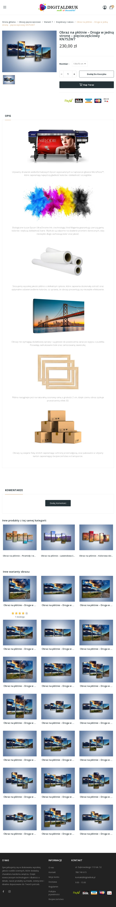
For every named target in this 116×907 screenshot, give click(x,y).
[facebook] (3, 891)
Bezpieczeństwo (56, 899)
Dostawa (53, 881)
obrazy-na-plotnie (62, 476)
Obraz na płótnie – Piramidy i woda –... (20, 555)
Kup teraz (88, 84)
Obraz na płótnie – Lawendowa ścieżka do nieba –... (58, 555)
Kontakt (52, 872)
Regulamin (53, 886)
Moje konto (54, 877)
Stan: (55, 485)
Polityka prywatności (54, 893)
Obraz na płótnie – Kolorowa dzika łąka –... (96, 555)
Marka (49, 476)
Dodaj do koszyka (96, 74)
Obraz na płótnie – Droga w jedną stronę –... (20, 605)
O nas (51, 867)
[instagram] (9, 891)
